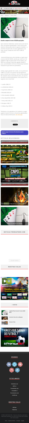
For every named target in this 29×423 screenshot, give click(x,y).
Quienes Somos (11, 420)
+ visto (14, 305)
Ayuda (22, 420)
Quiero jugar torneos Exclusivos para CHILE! (12, 132)
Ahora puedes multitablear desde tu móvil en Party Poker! (15, 203)
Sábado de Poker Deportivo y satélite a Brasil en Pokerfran (15, 161)
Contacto (18, 420)
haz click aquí (19, 114)
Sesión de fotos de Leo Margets (16, 317)
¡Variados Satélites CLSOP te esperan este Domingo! (14, 184)
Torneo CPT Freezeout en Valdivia (14, 223)
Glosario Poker (12, 322)
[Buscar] (28, 8)
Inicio (2, 15)
